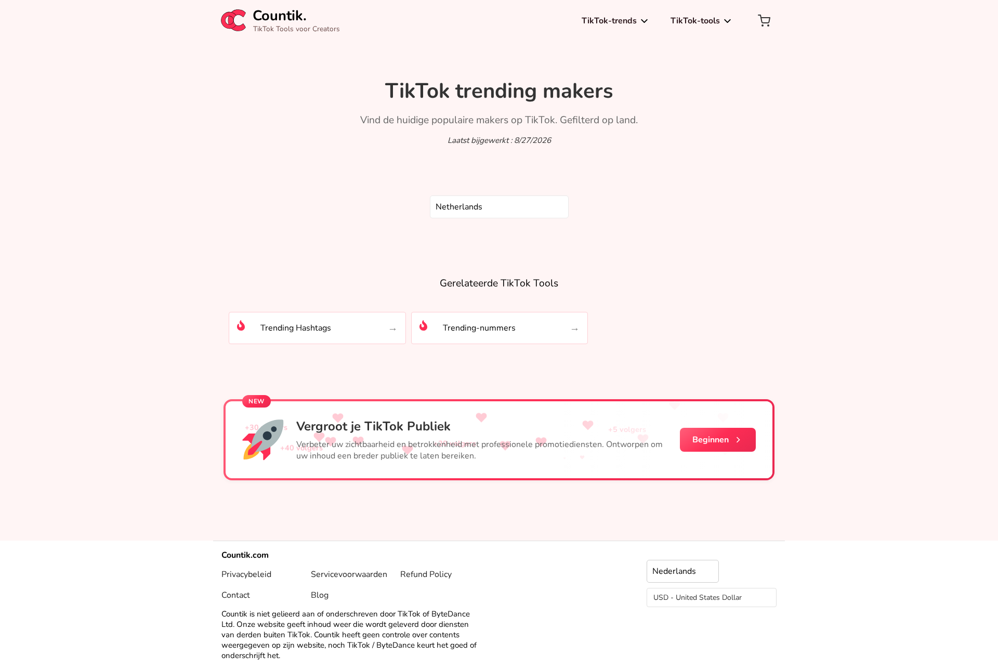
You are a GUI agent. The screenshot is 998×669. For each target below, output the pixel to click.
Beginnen (710, 439)
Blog (320, 595)
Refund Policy (426, 574)
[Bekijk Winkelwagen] (764, 20)
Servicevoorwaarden (349, 574)
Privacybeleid (246, 574)
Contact (235, 595)
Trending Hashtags (295, 328)
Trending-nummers (479, 328)
